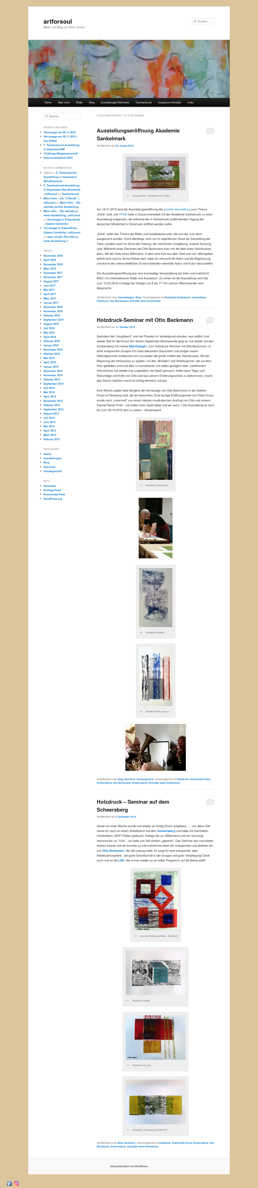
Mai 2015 (49, 358)
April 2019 (50, 260)
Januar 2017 (51, 303)
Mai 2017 (49, 290)
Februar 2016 (52, 341)
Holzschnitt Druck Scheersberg (190, 1143)
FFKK (123, 214)
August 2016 (51, 324)
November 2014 (53, 375)
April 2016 (50, 337)
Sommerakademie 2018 (58, 158)
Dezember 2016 (53, 307)
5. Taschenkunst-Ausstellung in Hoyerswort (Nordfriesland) (60, 177)
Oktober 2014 (52, 379)
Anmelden (50, 486)
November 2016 (53, 311)
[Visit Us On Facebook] (9, 1185)
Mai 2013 (49, 426)
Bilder (79, 102)
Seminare (129, 779)
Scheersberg (139, 783)
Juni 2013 (49, 422)
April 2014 (50, 396)
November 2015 (53, 349)
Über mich (64, 102)
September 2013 (53, 409)
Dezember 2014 (53, 371)
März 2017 (50, 298)
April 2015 (50, 362)
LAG (121, 860)
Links (190, 102)
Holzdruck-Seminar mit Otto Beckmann (145, 320)
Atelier (48, 454)
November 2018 (53, 264)
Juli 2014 (49, 388)
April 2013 (50, 430)
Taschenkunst (143, 102)
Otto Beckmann (119, 301)
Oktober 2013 (52, 405)
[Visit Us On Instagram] (16, 1185)
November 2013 (53, 401)
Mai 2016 (49, 332)
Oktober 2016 (52, 315)
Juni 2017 (49, 285)
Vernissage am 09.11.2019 (60, 132)
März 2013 (50, 435)
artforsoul (58, 21)
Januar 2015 (51, 367)
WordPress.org (53, 499)
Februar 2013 (52, 439)
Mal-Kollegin (138, 346)
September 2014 (53, 383)
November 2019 (53, 255)
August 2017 (51, 281)
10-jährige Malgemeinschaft (61, 153)
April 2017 (50, 294)
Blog (91, 102)
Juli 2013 (49, 418)
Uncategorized (144, 779)
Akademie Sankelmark (177, 297)
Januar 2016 (51, 345)
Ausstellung (199, 297)
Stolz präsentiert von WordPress (129, 1166)
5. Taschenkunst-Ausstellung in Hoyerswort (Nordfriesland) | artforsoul (62, 189)
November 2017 (53, 277)
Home (48, 102)
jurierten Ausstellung (177, 209)
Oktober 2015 (52, 354)
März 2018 (50, 268)
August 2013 (51, 413)
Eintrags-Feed (52, 490)
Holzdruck (102, 301)
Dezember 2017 (53, 273)
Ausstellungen (126, 297)
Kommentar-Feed (54, 494)
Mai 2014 (49, 392)
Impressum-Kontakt (169, 102)
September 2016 (53, 319)
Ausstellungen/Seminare (115, 102)
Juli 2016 (49, 328)
